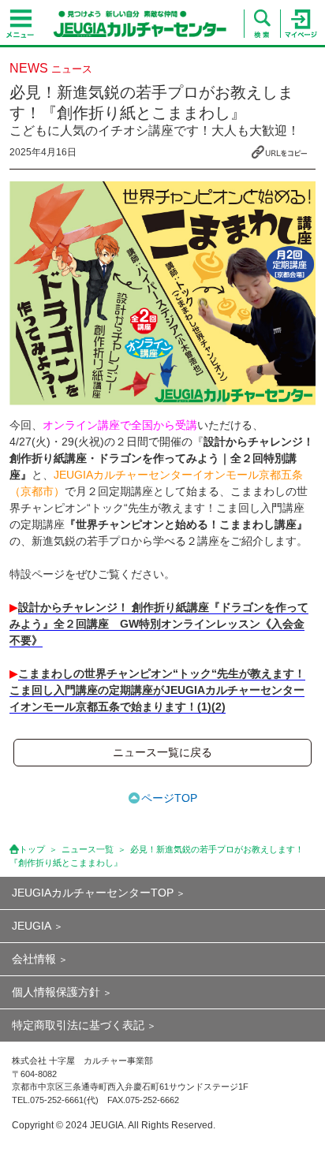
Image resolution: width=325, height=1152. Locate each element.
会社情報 (34, 959)
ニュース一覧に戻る (162, 752)
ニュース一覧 (88, 849)
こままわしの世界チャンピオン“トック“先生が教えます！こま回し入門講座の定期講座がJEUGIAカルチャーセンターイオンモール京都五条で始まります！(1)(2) (157, 690)
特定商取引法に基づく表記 (78, 1025)
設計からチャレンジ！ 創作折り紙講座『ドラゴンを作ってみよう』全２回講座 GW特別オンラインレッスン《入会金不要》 (158, 624)
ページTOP (169, 798)
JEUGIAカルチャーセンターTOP (93, 892)
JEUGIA (31, 925)
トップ (32, 849)
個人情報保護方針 (56, 992)
